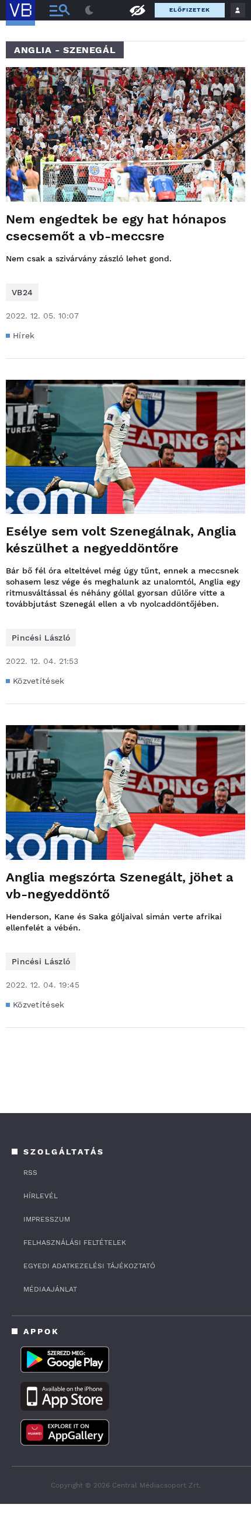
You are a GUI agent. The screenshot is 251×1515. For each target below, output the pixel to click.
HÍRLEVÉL (40, 1196)
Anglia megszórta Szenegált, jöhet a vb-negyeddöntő (119, 885)
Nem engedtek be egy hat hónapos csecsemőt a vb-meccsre (116, 227)
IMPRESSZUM (46, 1219)
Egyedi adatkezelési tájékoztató (89, 1266)
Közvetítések (39, 680)
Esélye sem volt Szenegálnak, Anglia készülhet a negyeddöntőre (121, 539)
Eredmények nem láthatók (137, 9)
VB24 (22, 292)
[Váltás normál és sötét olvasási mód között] (89, 11)
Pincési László (41, 637)
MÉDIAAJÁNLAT (50, 1289)
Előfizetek (189, 9)
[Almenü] (59, 10)
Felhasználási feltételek (74, 1242)
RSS (30, 1172)
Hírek (24, 335)
